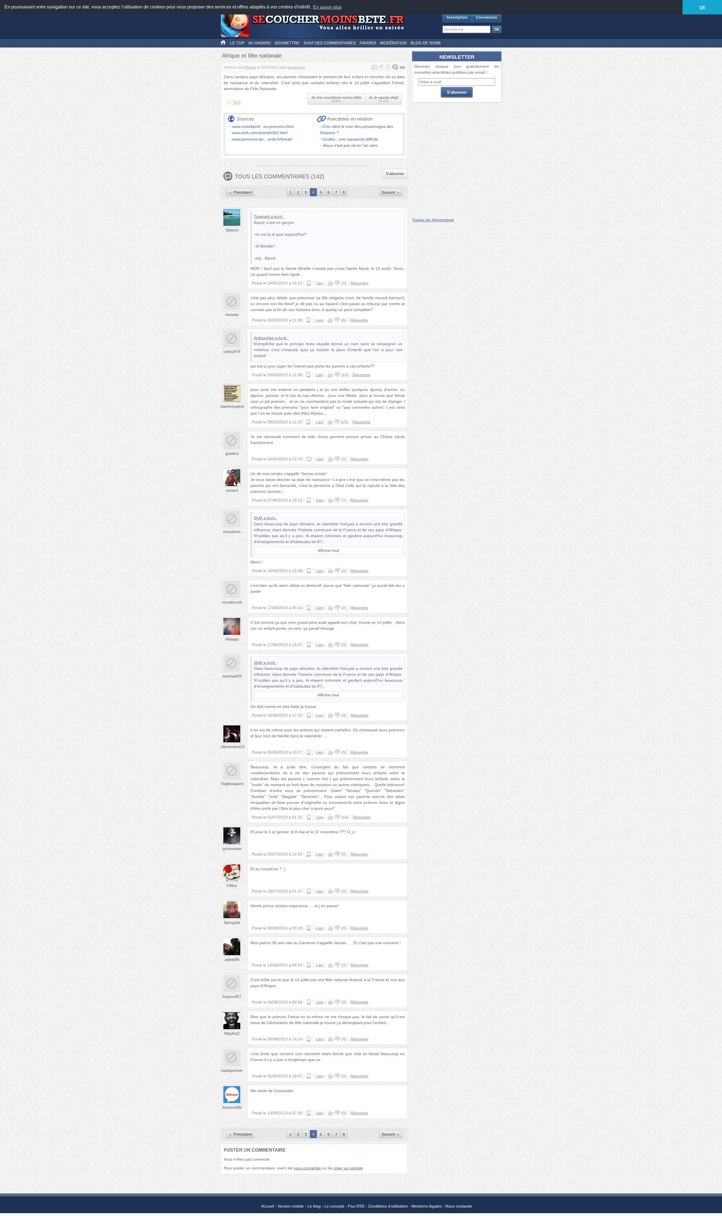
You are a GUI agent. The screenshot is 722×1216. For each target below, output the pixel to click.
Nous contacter (458, 1206)
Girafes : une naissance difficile (350, 139)
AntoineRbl (232, 1107)
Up (330, 283)
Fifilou (231, 885)
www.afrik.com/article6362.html (259, 132)
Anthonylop (264, 338)
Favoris (368, 43)
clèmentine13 (233, 746)
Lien (319, 283)
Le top (237, 43)
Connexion (486, 17)
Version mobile (291, 1206)
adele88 (232, 959)
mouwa (231, 314)
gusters (232, 453)
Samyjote (232, 922)
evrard (232, 490)
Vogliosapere (232, 783)
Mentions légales (426, 1206)
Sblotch (232, 230)
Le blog (314, 1206)
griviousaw (232, 848)
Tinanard (262, 216)
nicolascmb (232, 602)
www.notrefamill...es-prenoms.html (263, 126)
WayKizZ (232, 1033)
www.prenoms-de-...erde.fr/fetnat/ (262, 139)
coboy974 (232, 351)
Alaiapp (232, 639)
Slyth (258, 518)
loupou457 (232, 996)
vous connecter (307, 1168)
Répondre (359, 283)
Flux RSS (356, 1206)
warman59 (232, 676)
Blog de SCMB (426, 43)
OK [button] (702, 7)
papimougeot (232, 406)
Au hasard (259, 43)
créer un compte (348, 1168)
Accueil (267, 1206)
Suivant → (391, 192)
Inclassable (296, 67)
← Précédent (240, 192)
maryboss (232, 531)
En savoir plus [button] (327, 7)
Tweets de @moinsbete (433, 220)
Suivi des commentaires (329, 43)
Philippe (249, 67)
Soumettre (287, 43)
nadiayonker (232, 1070)
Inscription (457, 17)
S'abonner (395, 173)
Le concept (334, 1206)
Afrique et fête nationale (252, 56)
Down (337, 283)
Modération (393, 43)
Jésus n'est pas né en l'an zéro (350, 145)
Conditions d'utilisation (388, 1206)
